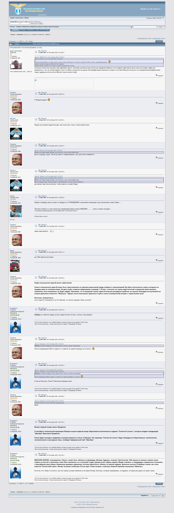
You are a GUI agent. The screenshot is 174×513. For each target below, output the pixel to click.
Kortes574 (41, 34)
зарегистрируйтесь (34, 21)
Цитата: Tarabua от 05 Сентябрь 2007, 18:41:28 (49, 369)
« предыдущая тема (144, 38)
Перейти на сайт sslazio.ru (150, 9)
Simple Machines (95, 502)
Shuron (13, 118)
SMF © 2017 (85, 502)
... (25, 41)
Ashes (12, 196)
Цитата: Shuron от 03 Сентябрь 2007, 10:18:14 (48, 150)
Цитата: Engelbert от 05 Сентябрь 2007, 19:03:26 (49, 401)
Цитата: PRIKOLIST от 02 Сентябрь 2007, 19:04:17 (49, 57)
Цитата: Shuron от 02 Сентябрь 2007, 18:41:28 (48, 58)
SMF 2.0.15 (77, 502)
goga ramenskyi (16, 51)
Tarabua (13, 92)
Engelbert (34, 34)
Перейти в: (144, 495)
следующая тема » (158, 38)
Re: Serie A (42, 51)
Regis (12, 251)
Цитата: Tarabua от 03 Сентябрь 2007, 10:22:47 (49, 176)
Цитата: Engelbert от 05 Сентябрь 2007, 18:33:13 (49, 344)
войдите (22, 21)
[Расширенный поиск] (131, 26)
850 (27, 41)
